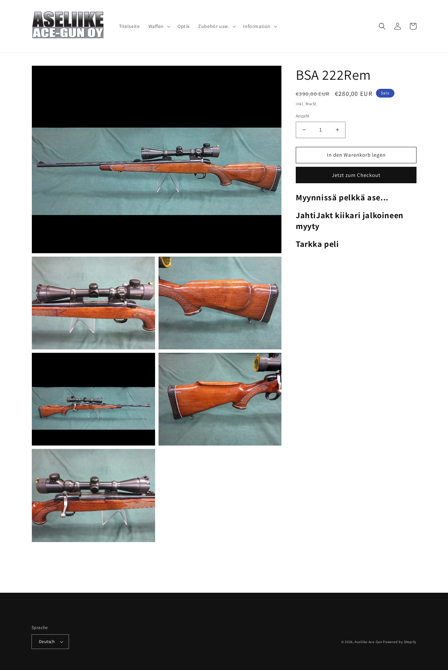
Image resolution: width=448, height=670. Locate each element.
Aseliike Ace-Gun (368, 642)
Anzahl (302, 116)
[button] (159, 26)
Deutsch (47, 641)
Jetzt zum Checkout (356, 175)
